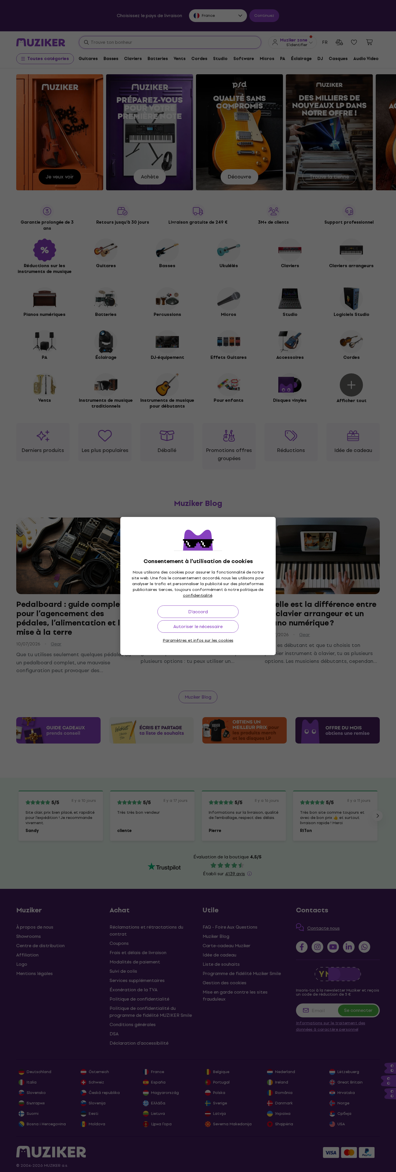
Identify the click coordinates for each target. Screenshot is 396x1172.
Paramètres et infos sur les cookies (198, 640)
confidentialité (197, 595)
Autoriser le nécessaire (198, 626)
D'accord (198, 611)
